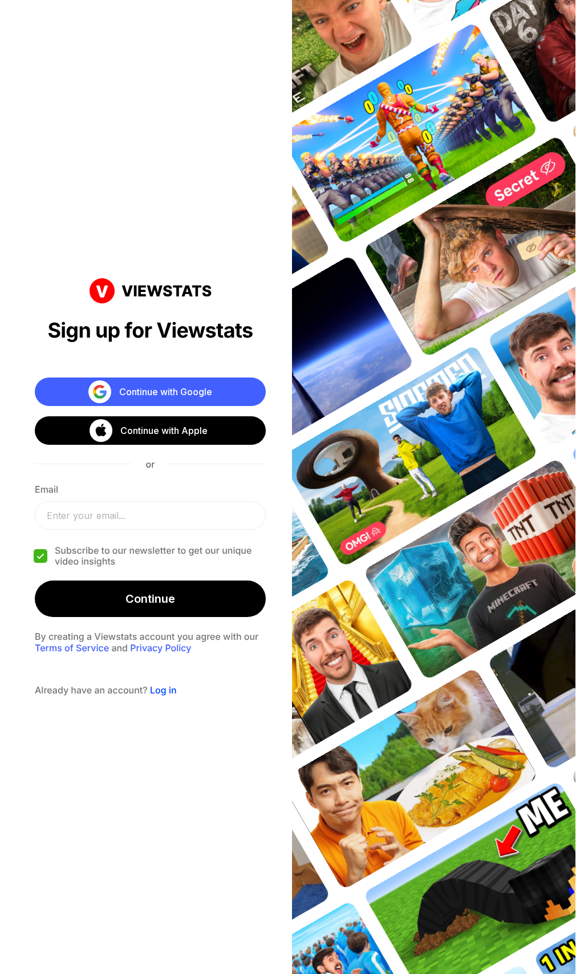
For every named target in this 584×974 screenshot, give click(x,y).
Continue (150, 599)
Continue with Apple (164, 430)
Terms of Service (72, 648)
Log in (163, 690)
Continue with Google (165, 391)
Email (46, 489)
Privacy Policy (160, 648)
